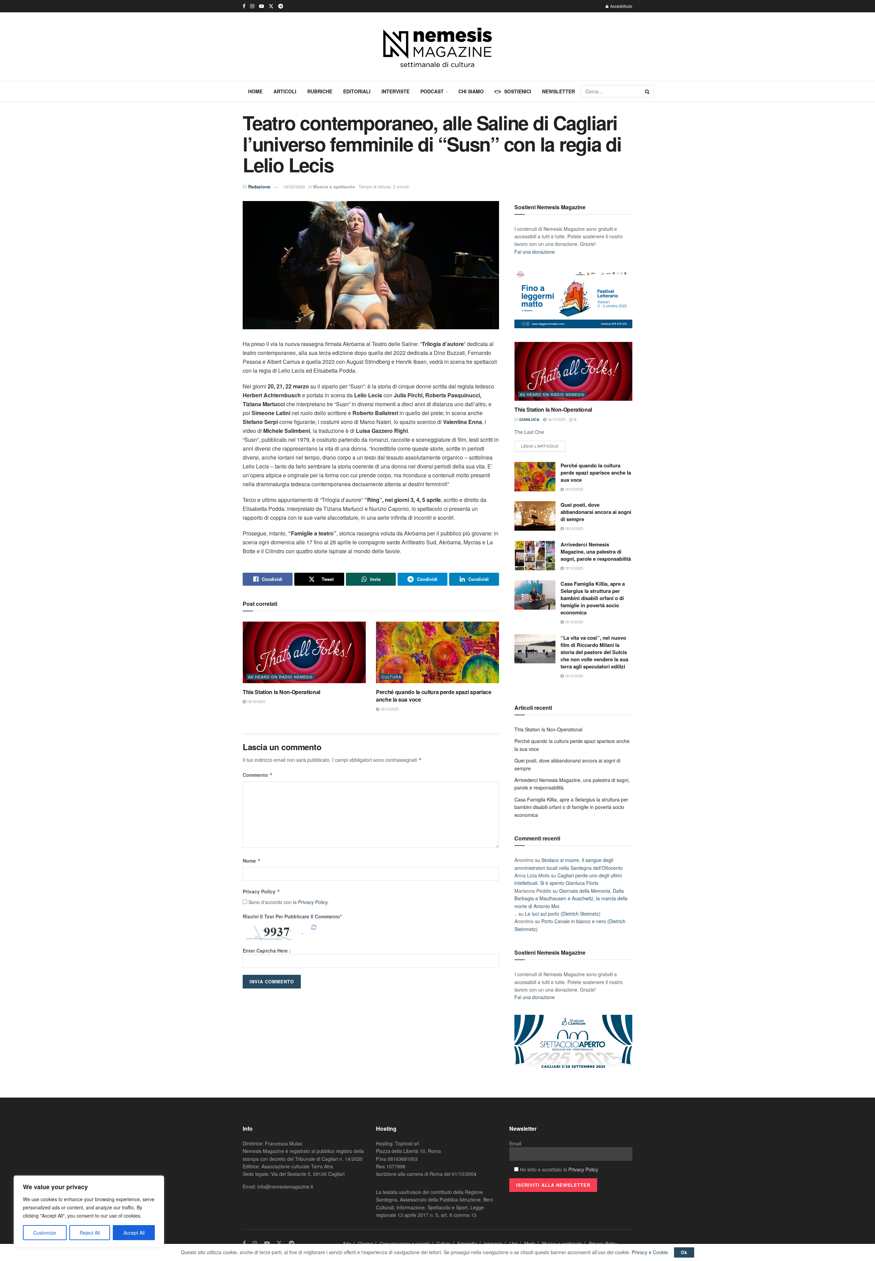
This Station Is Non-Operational (281, 692)
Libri (513, 1243)
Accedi (616, 6)
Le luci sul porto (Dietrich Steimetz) (563, 913)
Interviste (395, 91)
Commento (258, 774)
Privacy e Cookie (650, 1252)
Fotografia (467, 1243)
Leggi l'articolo (540, 446)
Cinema (365, 1243)
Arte (347, 1243)
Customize (44, 1232)
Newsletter (558, 91)
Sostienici (517, 91)
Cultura (391, 676)
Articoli (284, 91)
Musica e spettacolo (334, 186)
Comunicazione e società (405, 1243)
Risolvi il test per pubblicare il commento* (292, 916)
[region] (89, 1211)
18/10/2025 (255, 701)
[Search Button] (648, 91)
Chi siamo (471, 91)
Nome (252, 860)
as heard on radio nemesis (280, 676)
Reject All (90, 1232)
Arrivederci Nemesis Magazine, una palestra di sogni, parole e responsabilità (596, 551)
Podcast (432, 91)
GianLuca (529, 419)
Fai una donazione (534, 251)
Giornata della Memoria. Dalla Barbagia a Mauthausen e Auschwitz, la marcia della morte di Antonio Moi (571, 898)
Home (255, 91)
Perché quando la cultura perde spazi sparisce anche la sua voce (434, 695)
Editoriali (357, 91)
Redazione (259, 186)
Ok (684, 1252)
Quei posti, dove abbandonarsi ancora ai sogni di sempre (596, 512)
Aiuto (627, 6)
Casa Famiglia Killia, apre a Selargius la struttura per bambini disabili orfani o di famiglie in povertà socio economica (593, 598)
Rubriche (319, 91)
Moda (529, 1243)
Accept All (134, 1232)
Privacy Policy (261, 891)
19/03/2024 (294, 186)
